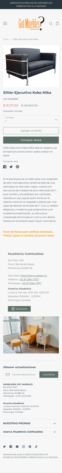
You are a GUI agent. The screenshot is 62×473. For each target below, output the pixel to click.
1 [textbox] (5, 120)
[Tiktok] (36, 446)
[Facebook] (11, 446)
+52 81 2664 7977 (29, 279)
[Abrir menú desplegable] (54, 423)
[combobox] (31, 119)
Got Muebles (10, 98)
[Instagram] (23, 446)
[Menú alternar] (5, 23)
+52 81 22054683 (23, 396)
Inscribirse (49, 374)
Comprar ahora (31, 140)
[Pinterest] (30, 446)
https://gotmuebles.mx (33, 275)
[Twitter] (4, 446)
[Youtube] (17, 446)
